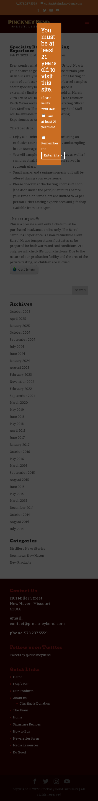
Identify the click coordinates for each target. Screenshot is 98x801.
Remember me (50, 146)
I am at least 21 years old (48, 121)
